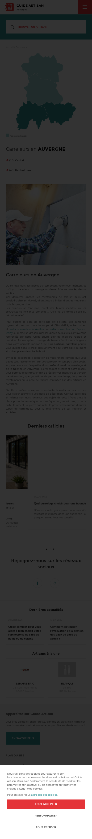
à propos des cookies (44, 795)
